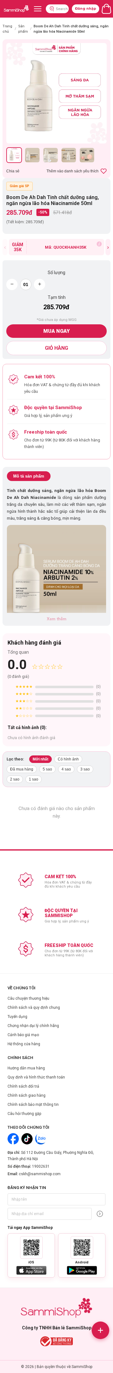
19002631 (41, 1166)
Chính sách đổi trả (23, 1086)
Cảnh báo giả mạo (23, 1035)
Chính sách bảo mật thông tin (33, 1104)
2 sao (14, 779)
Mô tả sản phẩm (28, 476)
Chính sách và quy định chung (34, 1007)
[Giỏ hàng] (106, 8)
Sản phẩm (23, 29)
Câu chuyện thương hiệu (28, 998)
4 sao (66, 769)
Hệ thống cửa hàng (24, 1044)
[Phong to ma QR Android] (82, 1247)
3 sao (85, 769)
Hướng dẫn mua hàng (26, 1068)
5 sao (47, 769)
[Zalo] (40, 1138)
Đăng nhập (85, 8)
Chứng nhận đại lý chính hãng (33, 1026)
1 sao (33, 779)
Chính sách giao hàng (27, 1095)
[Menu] (38, 9)
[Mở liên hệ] (100, 1330)
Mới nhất (40, 759)
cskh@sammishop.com (40, 1174)
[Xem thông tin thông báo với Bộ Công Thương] (56, 1341)
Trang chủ (7, 29)
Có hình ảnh (68, 759)
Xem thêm (57, 619)
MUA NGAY (56, 331)
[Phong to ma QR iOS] (31, 1247)
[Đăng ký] (99, 1213)
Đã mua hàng (21, 769)
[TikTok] (27, 1138)
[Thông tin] (99, 244)
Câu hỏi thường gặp (24, 1113)
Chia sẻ (12, 171)
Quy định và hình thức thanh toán (36, 1077)
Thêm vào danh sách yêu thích (72, 171)
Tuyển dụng (17, 1016)
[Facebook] (13, 1138)
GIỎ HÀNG (56, 348)
